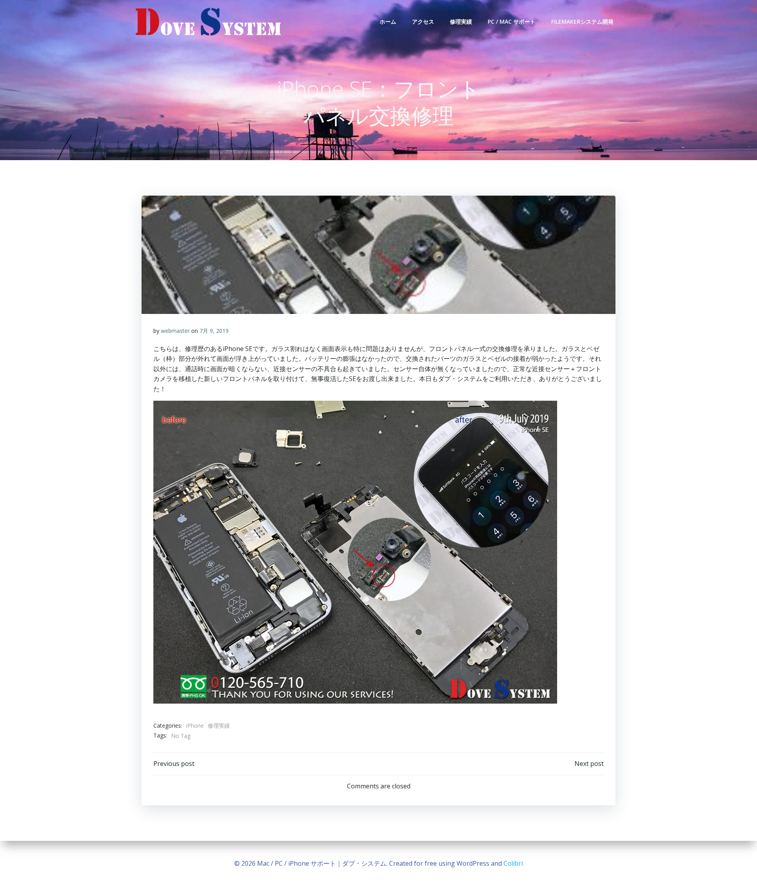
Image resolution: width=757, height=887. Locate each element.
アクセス (423, 21)
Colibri (513, 863)
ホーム (388, 21)
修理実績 (461, 21)
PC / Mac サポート (511, 21)
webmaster (175, 330)
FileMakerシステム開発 (582, 21)
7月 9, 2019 (214, 330)
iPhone (195, 725)
